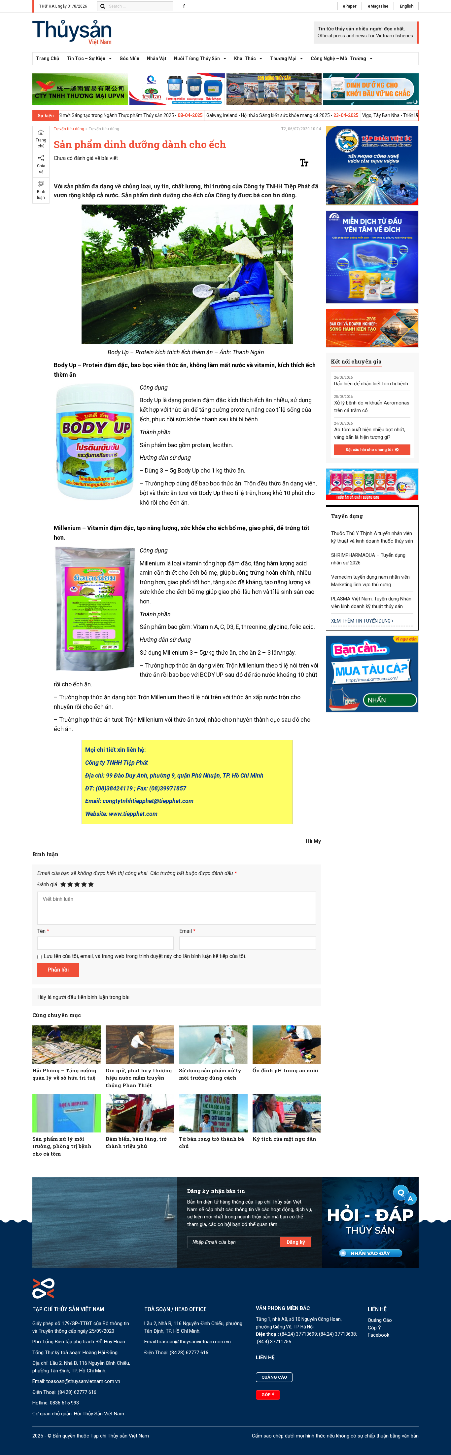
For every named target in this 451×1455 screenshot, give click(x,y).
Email (187, 931)
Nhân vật (156, 58)
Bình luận (41, 194)
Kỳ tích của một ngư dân (284, 1138)
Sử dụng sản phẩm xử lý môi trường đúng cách (210, 1074)
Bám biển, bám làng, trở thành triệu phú (136, 1142)
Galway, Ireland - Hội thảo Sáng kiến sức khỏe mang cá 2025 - (212, 115)
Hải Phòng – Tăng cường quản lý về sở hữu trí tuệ (64, 1074)
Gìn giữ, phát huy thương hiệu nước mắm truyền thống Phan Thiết (139, 1078)
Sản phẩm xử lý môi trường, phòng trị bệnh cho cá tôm (61, 1146)
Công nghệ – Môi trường (338, 58)
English (406, 6)
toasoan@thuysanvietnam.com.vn (83, 1381)
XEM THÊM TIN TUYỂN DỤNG (361, 621)
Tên (43, 931)
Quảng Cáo (380, 1320)
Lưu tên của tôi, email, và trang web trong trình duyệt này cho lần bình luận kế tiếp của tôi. (145, 956)
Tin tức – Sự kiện (86, 58)
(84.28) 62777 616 (77, 1392)
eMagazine (378, 6)
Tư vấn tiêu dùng (69, 129)
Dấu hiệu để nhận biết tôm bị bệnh (371, 384)
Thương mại (283, 58)
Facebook (378, 1335)
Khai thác (245, 58)
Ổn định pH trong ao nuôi (285, 1070)
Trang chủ (47, 58)
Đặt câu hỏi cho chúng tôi (370, 449)
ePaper (350, 6)
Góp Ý (374, 1328)
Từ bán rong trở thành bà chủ (211, 1142)
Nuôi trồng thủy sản (197, 58)
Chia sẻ (41, 169)
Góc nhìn (129, 58)
